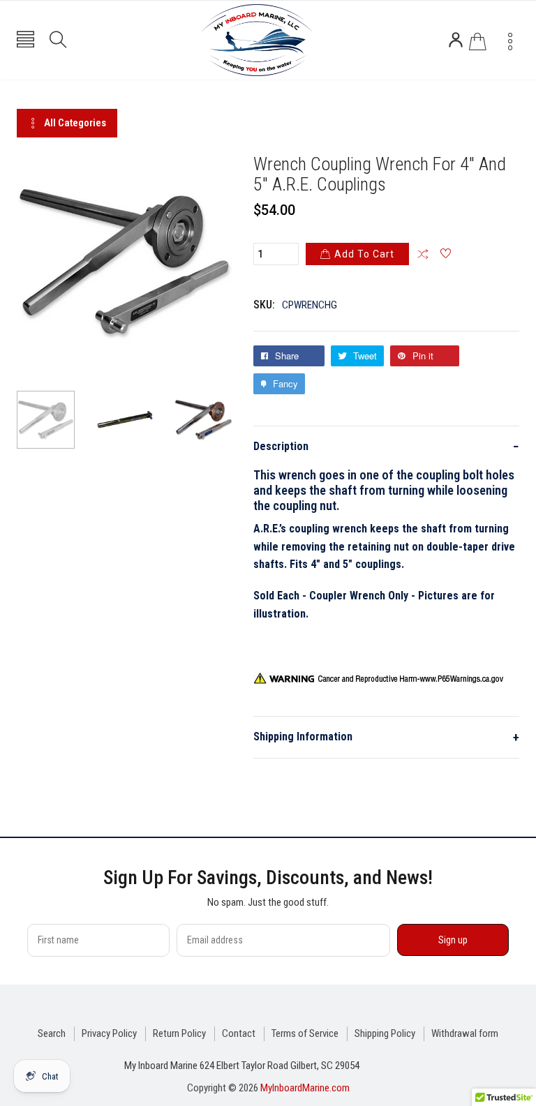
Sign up (453, 940)
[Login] (456, 40)
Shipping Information (386, 737)
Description (386, 446)
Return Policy (179, 1033)
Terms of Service (304, 1033)
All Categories (75, 123)
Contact (238, 1033)
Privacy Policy (109, 1033)
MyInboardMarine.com (305, 1088)
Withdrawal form (464, 1033)
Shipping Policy (385, 1033)
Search (52, 1033)
